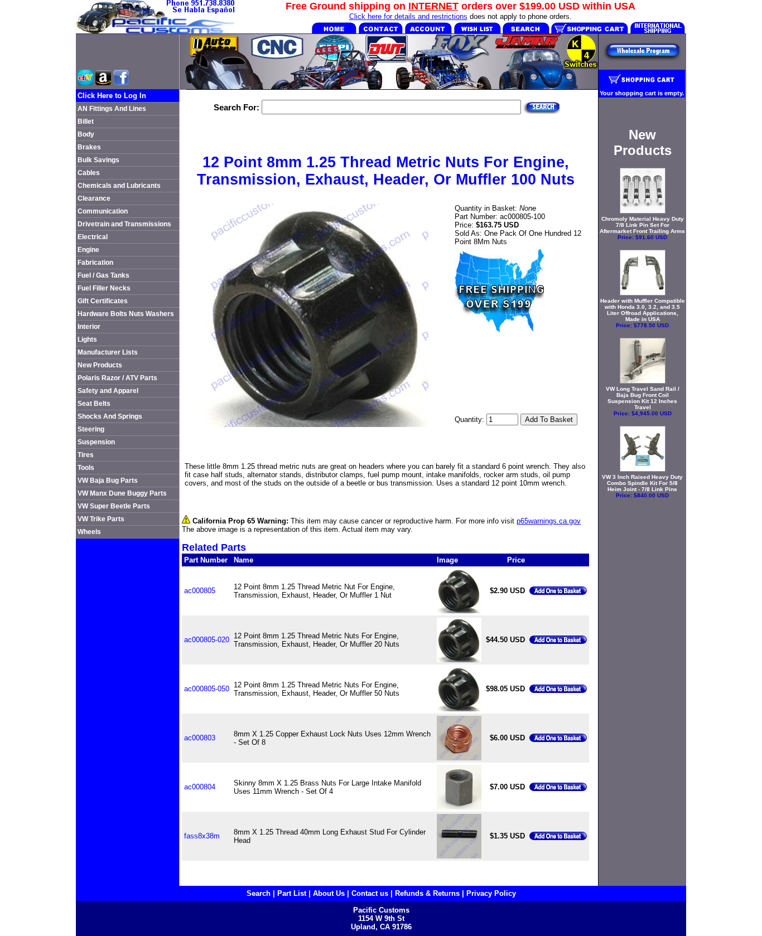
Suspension (96, 442)
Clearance (94, 198)
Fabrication (95, 262)
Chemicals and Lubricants (119, 186)
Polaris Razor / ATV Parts (117, 378)
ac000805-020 (206, 640)
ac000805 (199, 590)
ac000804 (199, 787)
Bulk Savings (98, 160)
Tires (86, 455)
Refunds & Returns (427, 893)
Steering (91, 429)
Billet (86, 121)
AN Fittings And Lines (112, 109)
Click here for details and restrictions (408, 16)
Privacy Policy (491, 893)
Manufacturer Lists (108, 352)
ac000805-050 (206, 689)
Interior (89, 327)
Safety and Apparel (108, 391)
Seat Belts (94, 404)
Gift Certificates (103, 301)
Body (86, 134)
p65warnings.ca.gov (549, 521)
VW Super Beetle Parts (114, 506)
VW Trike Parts (101, 519)
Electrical (93, 237)
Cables (89, 173)
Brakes (89, 147)
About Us (329, 893)
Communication (103, 211)
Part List (291, 893)
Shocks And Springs (110, 416)
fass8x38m (202, 836)
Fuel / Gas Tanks (103, 275)
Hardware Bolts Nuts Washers (126, 314)
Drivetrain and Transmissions (124, 224)
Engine (88, 250)
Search (259, 893)
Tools (86, 468)
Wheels (89, 532)
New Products (100, 365)
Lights (87, 339)
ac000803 (199, 738)
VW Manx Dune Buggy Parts (122, 493)
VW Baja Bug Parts (108, 480)
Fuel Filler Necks (104, 288)
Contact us (369, 893)
